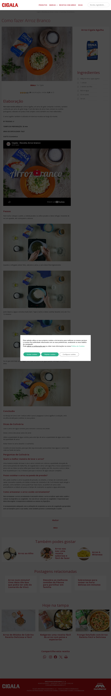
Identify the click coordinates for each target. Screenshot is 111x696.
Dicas (80, 5)
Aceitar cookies (32, 354)
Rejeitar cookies (49, 354)
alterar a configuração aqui (36, 346)
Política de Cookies (77, 346)
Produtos (43, 5)
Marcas (52, 5)
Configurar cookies (69, 354)
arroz (67, 5)
